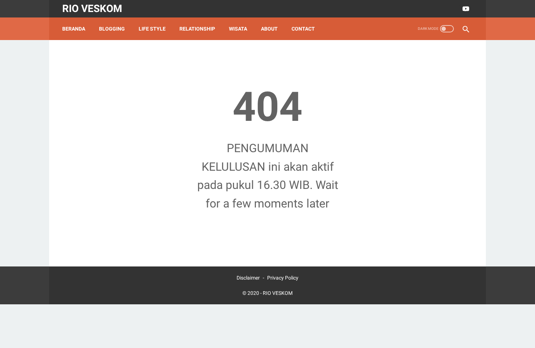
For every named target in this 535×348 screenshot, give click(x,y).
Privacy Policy (282, 278)
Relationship (197, 29)
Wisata (238, 29)
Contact (303, 29)
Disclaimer (248, 278)
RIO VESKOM (92, 9)
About (269, 29)
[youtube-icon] (465, 9)
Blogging (112, 29)
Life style (152, 29)
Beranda (73, 29)
